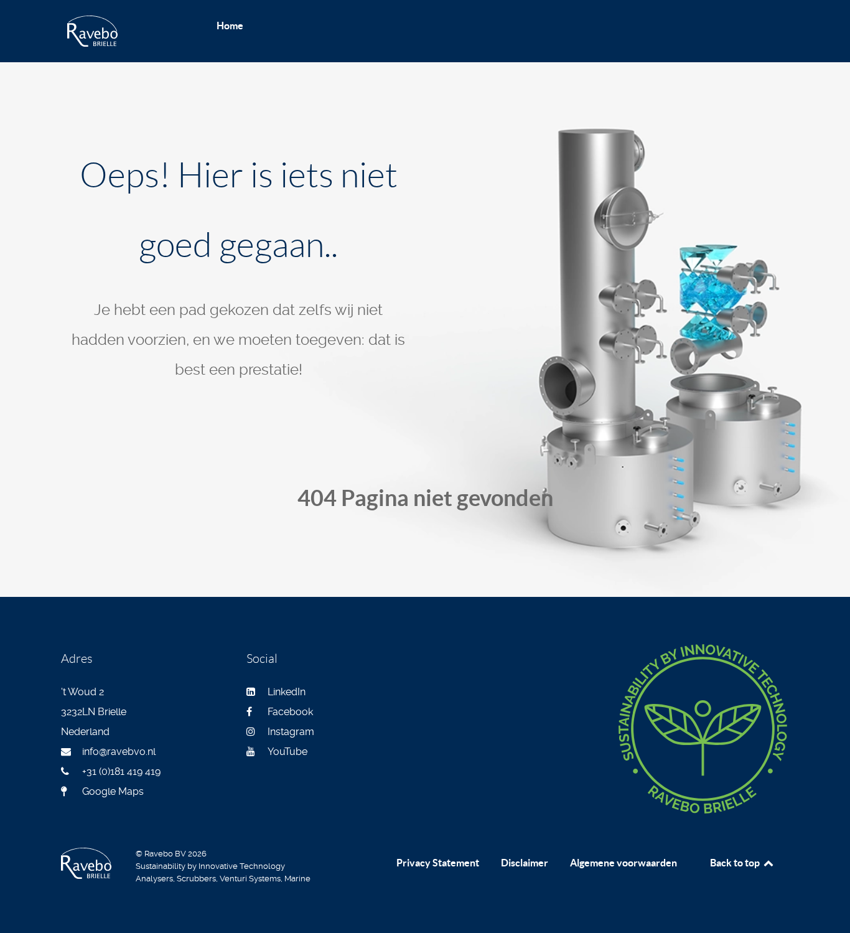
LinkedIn (287, 692)
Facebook (290, 712)
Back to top (736, 862)
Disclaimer (524, 862)
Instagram (291, 732)
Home (230, 25)
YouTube (287, 751)
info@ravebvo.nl (119, 751)
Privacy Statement (437, 862)
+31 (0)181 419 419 (121, 771)
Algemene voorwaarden (623, 862)
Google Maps (113, 791)
